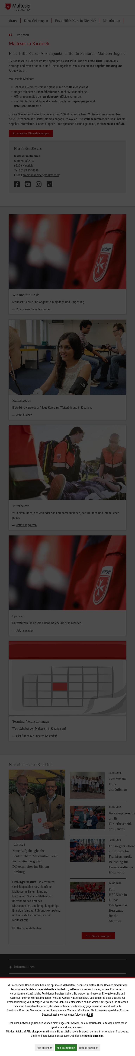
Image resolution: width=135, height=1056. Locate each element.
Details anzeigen (89, 1047)
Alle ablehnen (45, 1047)
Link (90, 1014)
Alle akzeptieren (67, 1047)
